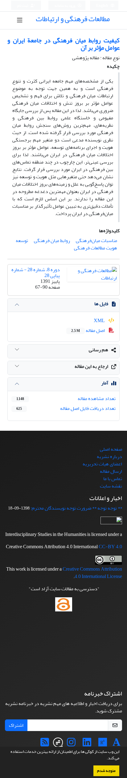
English (102, 5)
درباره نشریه (109, 456)
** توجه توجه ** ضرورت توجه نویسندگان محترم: (76, 508)
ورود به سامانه (65, 5)
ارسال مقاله (111, 471)
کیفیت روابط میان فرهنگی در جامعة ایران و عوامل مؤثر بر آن (63, 44)
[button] (105, 759)
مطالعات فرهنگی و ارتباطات (73, 19)
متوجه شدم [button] (106, 770)
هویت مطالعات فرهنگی (95, 247)
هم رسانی (98, 349)
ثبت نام (23, 5)
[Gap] (58, 744)
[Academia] (116, 744)
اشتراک (16, 725)
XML (100, 320)
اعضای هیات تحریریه (102, 463)
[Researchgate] (102, 744)
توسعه (22, 240)
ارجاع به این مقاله (91, 366)
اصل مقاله (88, 330)
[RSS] (44, 744)
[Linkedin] (87, 744)
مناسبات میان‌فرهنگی (96, 240)
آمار (104, 382)
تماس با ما (112, 478)
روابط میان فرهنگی (52, 240)
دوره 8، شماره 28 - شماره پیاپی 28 (35, 272)
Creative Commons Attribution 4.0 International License (92, 572)
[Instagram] (71, 744)
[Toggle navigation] (19, 20)
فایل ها (101, 303)
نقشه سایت (111, 486)
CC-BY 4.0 (110, 546)
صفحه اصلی (111, 449)
